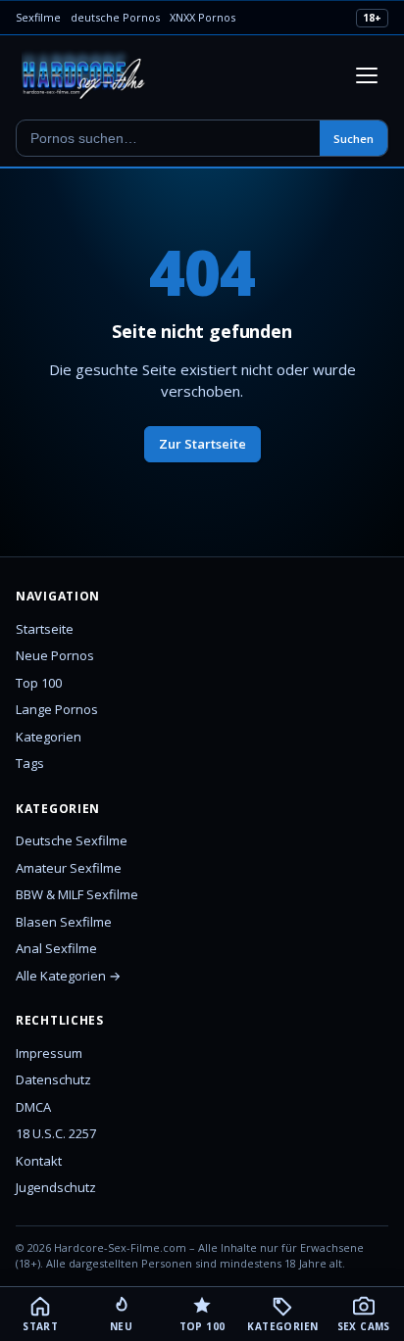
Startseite (45, 629)
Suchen (353, 138)
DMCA (33, 1107)
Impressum (49, 1053)
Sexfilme (38, 17)
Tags (30, 763)
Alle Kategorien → (68, 975)
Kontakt (39, 1161)
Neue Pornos (55, 655)
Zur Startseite (202, 444)
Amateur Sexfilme (69, 868)
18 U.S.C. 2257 (56, 1133)
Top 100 (39, 683)
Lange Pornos (57, 709)
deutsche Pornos (115, 17)
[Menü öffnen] (366, 75)
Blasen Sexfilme (64, 922)
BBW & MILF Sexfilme (77, 894)
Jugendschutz (56, 1187)
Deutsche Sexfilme (71, 840)
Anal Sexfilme (56, 948)
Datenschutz (53, 1079)
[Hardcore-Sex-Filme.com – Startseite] (84, 75)
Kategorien (48, 736)
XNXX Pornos (202, 17)
